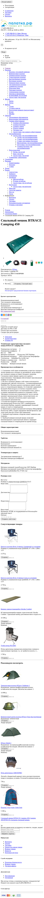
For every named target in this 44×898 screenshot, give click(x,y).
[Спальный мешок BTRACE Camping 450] (20, 258)
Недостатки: (5, 501)
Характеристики (10, 338)
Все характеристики (8, 311)
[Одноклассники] (4, 315)
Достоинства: (5, 492)
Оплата (7, 14)
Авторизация (9, 7)
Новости (8, 851)
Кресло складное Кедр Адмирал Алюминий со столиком (20, 546)
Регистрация (9, 5)
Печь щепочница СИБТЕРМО (11, 773)
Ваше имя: (4, 483)
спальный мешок (24, 820)
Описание (8, 337)
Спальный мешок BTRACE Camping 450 (15, 818)
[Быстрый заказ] (9, 557)
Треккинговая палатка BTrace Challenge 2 (15, 685)
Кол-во (7, 283)
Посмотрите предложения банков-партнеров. (21, 290)
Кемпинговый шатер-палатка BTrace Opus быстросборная (21, 717)
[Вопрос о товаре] (1, 325)
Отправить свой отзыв (8, 519)
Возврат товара (10, 849)
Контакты (8, 16)
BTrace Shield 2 (6, 743)
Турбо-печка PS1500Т (8, 645)
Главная (7, 68)
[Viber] (8, 315)
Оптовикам (9, 877)
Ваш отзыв (4, 509)
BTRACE (7, 820)
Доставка (8, 12)
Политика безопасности (13, 862)
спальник (14, 820)
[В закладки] (3, 325)
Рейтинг (4, 515)
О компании (9, 11)
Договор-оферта (10, 866)
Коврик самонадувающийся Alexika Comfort (16, 609)
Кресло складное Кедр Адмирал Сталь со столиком (19, 578)
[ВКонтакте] (2, 315)
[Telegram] (6, 315)
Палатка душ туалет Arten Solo (11, 807)
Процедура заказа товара (13, 847)
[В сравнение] (5, 325)
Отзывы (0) (9, 340)
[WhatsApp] (11, 315)
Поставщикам (10, 876)
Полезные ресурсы (11, 852)
